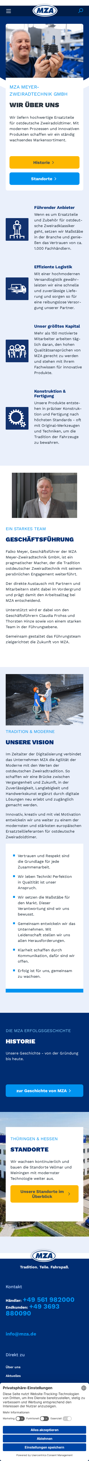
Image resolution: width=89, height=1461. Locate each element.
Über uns (13, 1367)
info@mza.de (21, 1334)
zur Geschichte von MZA (41, 1090)
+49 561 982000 (49, 1299)
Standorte (41, 178)
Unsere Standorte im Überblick (42, 1194)
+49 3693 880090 (33, 1309)
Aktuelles (13, 1376)
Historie (41, 162)
